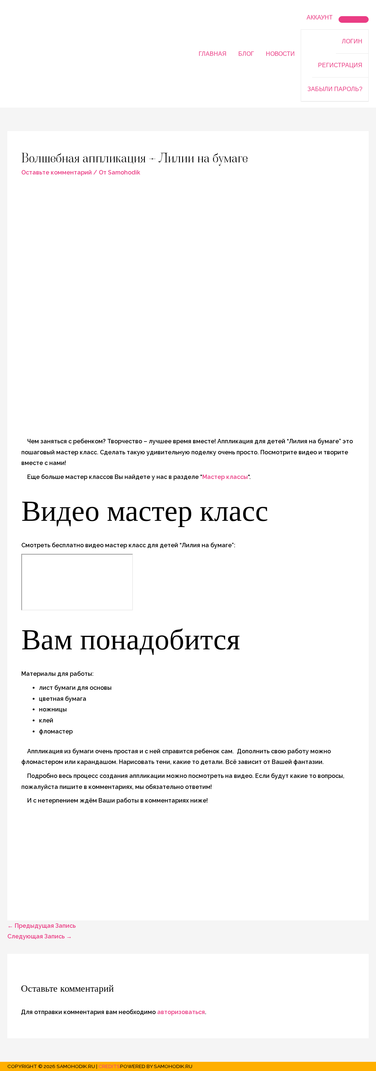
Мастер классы (225, 476)
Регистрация (340, 65)
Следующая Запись (39, 936)
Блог (246, 54)
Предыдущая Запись (41, 925)
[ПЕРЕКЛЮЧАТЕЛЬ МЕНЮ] (354, 19)
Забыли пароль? (334, 89)
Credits (109, 1066)
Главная (213, 54)
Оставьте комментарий (56, 172)
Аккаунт (320, 17)
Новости (280, 54)
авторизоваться (181, 1012)
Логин (352, 41)
